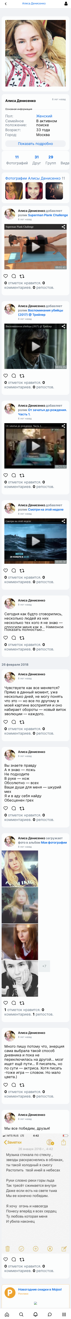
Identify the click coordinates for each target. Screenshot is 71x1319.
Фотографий (17, 160)
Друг (36, 160)
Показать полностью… (24, 629)
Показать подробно (35, 143)
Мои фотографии (54, 842)
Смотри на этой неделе (46, 509)
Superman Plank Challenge (48, 215)
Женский (44, 116)
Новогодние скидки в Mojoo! (40, 1289)
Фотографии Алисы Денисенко (33, 178)
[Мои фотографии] (14, 190)
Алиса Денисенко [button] (34, 3)
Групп (51, 160)
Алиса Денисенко (31, 211)
